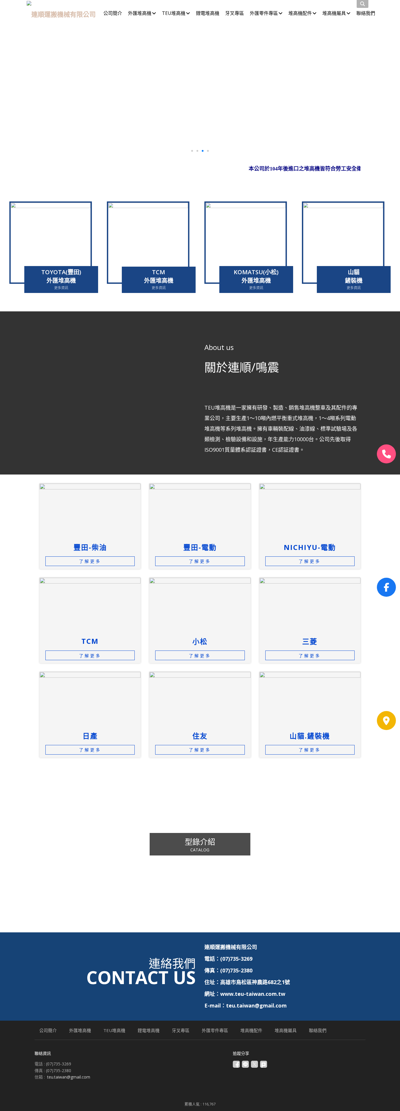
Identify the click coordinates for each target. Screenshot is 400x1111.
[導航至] (386, 720)
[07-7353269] (386, 453)
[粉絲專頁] (386, 587)
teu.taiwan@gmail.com (68, 1077)
